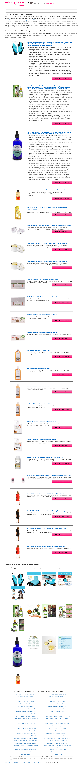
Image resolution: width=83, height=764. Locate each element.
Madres (47, 3)
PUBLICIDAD (8, 762)
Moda (34, 3)
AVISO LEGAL (22, 762)
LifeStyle (43, 3)
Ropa (44, 762)
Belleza (34, 762)
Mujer (38, 3)
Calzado (39, 762)
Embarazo (52, 3)
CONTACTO (29, 762)
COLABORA (15, 762)
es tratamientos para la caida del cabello (28, 20)
